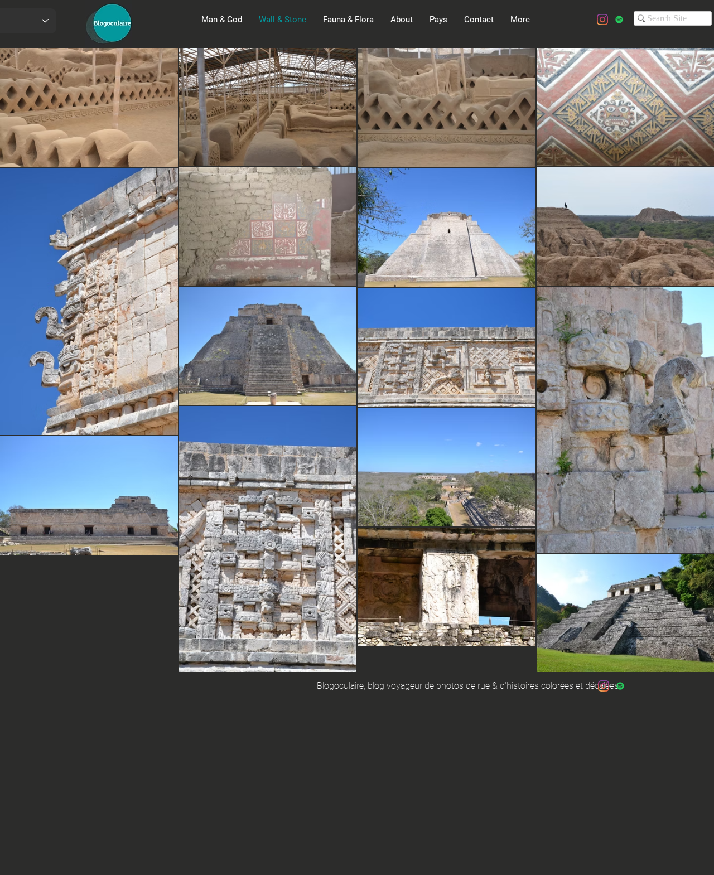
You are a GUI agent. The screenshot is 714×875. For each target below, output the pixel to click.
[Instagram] (602, 19)
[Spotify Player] (154, 71)
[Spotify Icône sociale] (619, 19)
